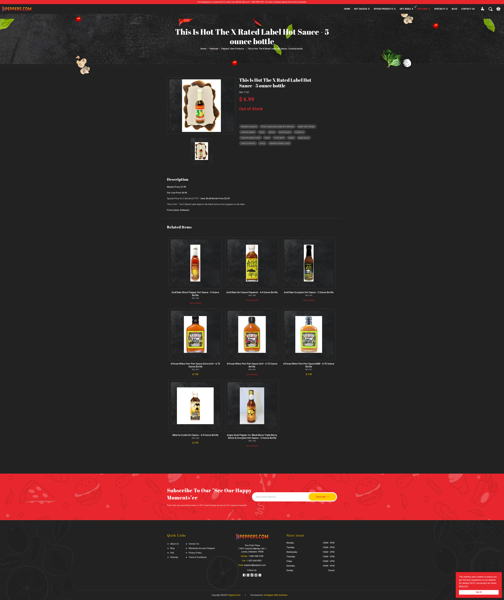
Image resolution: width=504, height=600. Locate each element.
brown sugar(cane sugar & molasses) (277, 126)
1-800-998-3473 (257, 2)
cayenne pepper (248, 132)
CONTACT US (468, 9)
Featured (422, 9)
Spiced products (383, 9)
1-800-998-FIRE (255, 556)
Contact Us (194, 544)
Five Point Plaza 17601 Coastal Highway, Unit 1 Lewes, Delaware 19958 (252, 548)
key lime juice (285, 132)
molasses (299, 132)
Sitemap (174, 557)
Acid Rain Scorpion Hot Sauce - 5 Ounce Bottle (309, 292)
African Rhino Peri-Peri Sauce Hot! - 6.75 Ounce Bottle (252, 365)
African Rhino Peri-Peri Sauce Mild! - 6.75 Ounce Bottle (308, 365)
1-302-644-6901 (254, 560)
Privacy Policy (195, 553)
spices (272, 132)
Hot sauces (360, 9)
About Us (174, 544)
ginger (291, 138)
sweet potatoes (248, 143)
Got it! (479, 592)
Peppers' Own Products (232, 48)
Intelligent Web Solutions (275, 595)
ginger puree (303, 138)
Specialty (439, 9)
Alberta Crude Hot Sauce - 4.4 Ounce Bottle (195, 435)
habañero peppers (249, 126)
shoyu (262, 143)
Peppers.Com (234, 595)
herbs (267, 138)
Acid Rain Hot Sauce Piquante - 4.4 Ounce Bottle (252, 292)
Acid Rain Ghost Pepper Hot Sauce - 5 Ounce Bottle (195, 294)
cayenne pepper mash (250, 138)
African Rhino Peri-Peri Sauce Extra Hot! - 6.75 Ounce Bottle (195, 365)
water (261, 132)
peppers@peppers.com (255, 565)
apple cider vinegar (306, 126)
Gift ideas (405, 9)
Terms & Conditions (198, 557)
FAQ (172, 553)
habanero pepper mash (280, 143)
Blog (454, 9)
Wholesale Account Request (202, 548)
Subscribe (321, 497)
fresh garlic (279, 138)
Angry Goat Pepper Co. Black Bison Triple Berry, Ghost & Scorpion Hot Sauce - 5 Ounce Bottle (252, 436)
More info (463, 586)
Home (347, 9)
